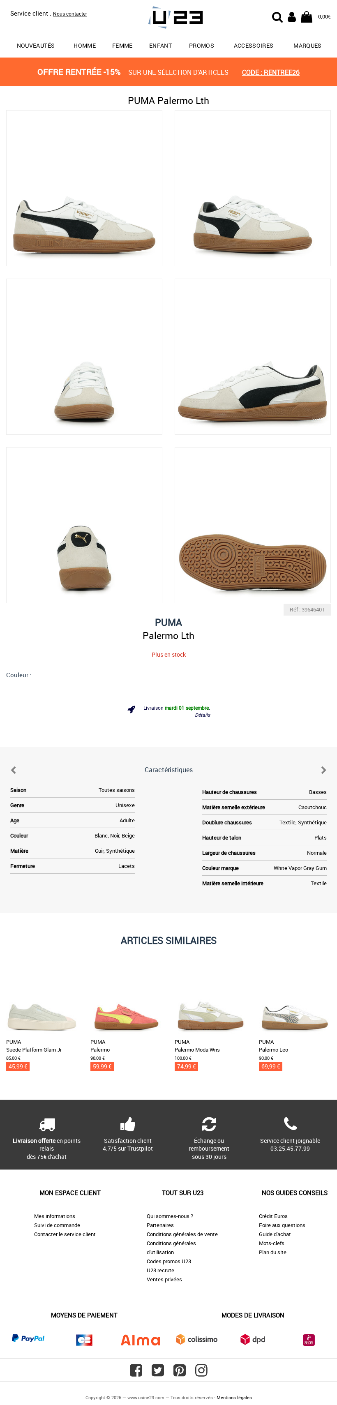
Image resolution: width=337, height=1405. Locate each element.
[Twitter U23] (158, 1373)
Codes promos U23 (169, 1261)
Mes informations (54, 1216)
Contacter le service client (65, 1234)
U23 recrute (160, 1270)
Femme (122, 45)
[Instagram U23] (201, 1373)
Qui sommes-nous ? (170, 1216)
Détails (202, 714)
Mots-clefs (271, 1243)
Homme (85, 45)
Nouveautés (36, 45)
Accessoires (254, 45)
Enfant (160, 45)
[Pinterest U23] (179, 1373)
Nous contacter (70, 13)
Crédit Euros (273, 1216)
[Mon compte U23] (292, 16)
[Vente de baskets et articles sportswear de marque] (169, 18)
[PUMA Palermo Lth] (84, 188)
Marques (307, 45)
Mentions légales (234, 1397)
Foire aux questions (282, 1225)
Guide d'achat (275, 1234)
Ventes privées (164, 1279)
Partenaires (160, 1225)
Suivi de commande (57, 1225)
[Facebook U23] (136, 1373)
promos (201, 45)
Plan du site (272, 1252)
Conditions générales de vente (182, 1234)
